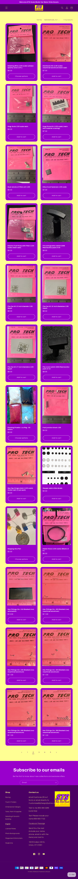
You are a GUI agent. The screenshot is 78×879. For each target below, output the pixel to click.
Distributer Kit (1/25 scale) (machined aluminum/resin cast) (55, 66)
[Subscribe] (55, 782)
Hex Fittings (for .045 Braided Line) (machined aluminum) (56, 671)
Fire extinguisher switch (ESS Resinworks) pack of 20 (54, 246)
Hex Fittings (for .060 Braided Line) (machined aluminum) (21, 731)
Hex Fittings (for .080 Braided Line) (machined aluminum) (56, 731)
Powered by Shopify (44, 871)
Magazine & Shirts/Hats (13, 838)
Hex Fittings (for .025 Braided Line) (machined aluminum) (56, 610)
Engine (7, 824)
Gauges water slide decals (52, 488)
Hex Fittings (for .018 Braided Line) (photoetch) (21, 610)
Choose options (21, 76)
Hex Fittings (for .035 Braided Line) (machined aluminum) (21, 671)
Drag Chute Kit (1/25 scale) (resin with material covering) (55, 127)
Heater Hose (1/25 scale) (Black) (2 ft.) (56, 549)
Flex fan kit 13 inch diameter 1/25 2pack (20, 307)
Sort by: (39, 20)
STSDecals (35, 871)
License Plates (10, 828)
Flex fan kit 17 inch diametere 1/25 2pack (21, 368)
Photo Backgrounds (12, 833)
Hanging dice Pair (14, 549)
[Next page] (56, 752)
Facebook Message (37, 823)
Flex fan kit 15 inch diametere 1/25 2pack (56, 307)
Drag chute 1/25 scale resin (18, 126)
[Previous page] (21, 752)
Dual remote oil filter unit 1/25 (19, 187)
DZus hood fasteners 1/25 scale (55, 187)
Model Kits (9, 843)
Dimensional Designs (13, 807)
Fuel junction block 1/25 (52, 427)
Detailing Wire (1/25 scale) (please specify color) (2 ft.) (21, 66)
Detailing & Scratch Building (12, 818)
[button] (6, 8)
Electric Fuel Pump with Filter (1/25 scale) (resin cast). (21, 246)
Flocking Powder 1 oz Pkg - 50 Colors (19, 428)
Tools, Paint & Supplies (13, 811)
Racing (8, 797)
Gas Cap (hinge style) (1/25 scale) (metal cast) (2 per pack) (20, 489)
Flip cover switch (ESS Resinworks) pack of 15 (56, 368)
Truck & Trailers (10, 802)
